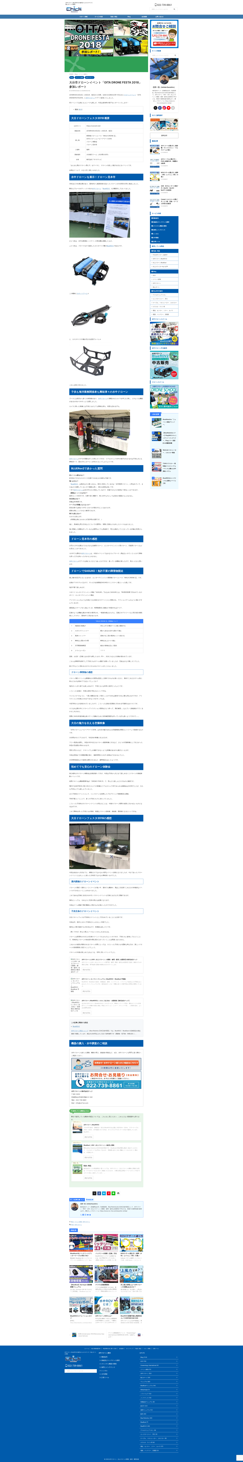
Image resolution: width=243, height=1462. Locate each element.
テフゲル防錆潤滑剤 (102, 1285)
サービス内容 (99, 16)
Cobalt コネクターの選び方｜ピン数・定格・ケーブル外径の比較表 (169, 201)
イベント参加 (78, 1221)
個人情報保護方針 (96, 1348)
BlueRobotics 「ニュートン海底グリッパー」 (169, 422)
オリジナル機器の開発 (160, 226)
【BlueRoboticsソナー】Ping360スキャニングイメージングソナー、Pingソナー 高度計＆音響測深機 (169, 438)
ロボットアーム (82, 293)
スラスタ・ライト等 (159, 306)
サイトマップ (129, 1348)
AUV (154, 275)
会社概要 (144, 16)
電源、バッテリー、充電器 (161, 314)
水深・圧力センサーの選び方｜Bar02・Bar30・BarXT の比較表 (169, 188)
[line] (113, 1193)
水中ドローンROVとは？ (103, 1316)
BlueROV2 (106, 188)
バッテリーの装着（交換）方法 (106, 1253)
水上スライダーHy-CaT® (160, 266)
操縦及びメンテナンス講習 (161, 222)
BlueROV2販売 (158, 291)
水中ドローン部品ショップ (79, 1031)
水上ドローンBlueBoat (159, 262)
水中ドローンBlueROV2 (160, 259)
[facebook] (99, 1193)
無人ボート (156, 287)
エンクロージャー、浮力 (160, 299)
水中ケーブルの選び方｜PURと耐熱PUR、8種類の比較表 (169, 161)
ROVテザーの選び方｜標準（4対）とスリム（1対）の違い (169, 175)
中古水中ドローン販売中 (160, 255)
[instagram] (86, 1215)
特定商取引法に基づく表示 (110, 1348)
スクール (86, 1348)
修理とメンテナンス (159, 230)
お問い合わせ (159, 16)
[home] (90, 1215)
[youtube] (88, 1215)
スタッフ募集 (147, 1348)
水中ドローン (90, 98)
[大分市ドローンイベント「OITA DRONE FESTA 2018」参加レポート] (104, 1193)
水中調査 (156, 237)
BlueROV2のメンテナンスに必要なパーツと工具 (169, 480)
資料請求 (164, 135)
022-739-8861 (164, 5)
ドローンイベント (130, 95)
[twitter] (94, 1193)
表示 (80, 109)
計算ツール (156, 241)
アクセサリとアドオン (159, 295)
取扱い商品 (114, 16)
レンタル (156, 233)
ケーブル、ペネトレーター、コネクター (165, 302)
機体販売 (156, 218)
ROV (72, 1224)
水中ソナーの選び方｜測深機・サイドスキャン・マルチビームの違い (169, 148)
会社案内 (121, 1348)
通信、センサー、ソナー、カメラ (163, 310)
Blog (129, 16)
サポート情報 (84, 16)
